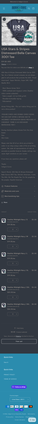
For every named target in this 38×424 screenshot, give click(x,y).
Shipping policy (30, 417)
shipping (18, 336)
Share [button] (5, 202)
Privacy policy (9, 417)
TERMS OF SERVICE (10, 379)
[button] (4, 8)
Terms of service (19, 417)
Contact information (20, 420)
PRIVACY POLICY (9, 375)
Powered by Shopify (21, 414)
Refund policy (31, 414)
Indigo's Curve (11, 414)
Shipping (3, 64)
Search (6, 362)
